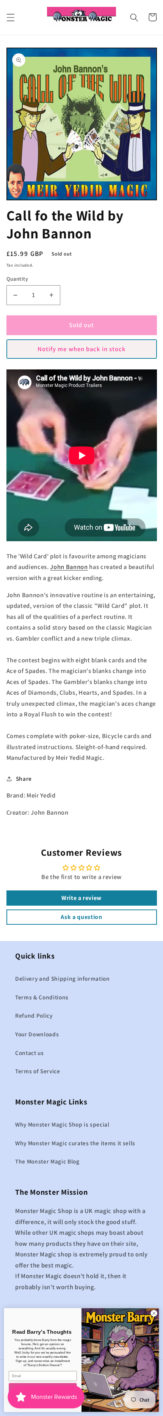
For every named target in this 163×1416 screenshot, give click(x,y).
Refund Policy (34, 1015)
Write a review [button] (81, 898)
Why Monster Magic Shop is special (62, 1124)
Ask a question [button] (81, 917)
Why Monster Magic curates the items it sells (75, 1143)
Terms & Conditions (42, 997)
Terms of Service (37, 1071)
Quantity (17, 278)
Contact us (29, 1052)
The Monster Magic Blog (47, 1161)
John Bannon (69, 567)
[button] (10, 17)
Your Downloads (37, 1034)
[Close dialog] (153, 1313)
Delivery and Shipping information (62, 978)
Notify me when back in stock (82, 349)
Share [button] (24, 778)
